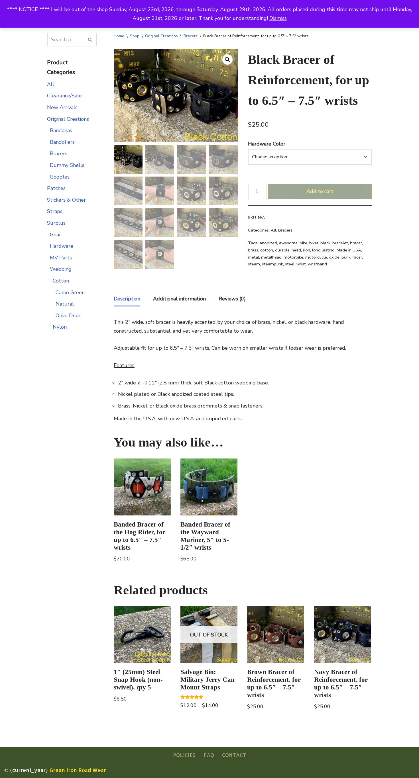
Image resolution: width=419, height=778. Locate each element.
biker (313, 243)
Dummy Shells (67, 165)
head (296, 250)
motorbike (293, 257)
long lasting (323, 250)
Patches (56, 188)
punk (346, 257)
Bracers (58, 153)
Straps (54, 211)
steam (254, 264)
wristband (317, 264)
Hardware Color (266, 143)
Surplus (56, 223)
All (50, 84)
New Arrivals (62, 107)
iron (306, 250)
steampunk (272, 264)
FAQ (209, 755)
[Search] (90, 39)
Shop (134, 36)
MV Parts (61, 257)
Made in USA (349, 250)
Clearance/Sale (64, 95)
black (325, 243)
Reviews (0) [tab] (232, 298)
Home (119, 36)
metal (253, 257)
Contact (234, 755)
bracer (356, 243)
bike (303, 243)
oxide (334, 257)
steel (289, 264)
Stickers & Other (66, 199)
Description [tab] (127, 298)
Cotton (61, 280)
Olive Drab (68, 315)
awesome (288, 243)
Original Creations (68, 119)
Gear (55, 234)
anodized (268, 243)
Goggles (60, 176)
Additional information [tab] (179, 298)
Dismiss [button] (278, 18)
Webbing (61, 269)
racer (357, 257)
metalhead (271, 257)
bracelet (340, 243)
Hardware (61, 246)
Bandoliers (62, 142)
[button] (227, 59)
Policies (184, 755)
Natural (65, 303)
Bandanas (61, 130)
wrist (301, 264)
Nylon (60, 327)
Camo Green (70, 292)
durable (282, 250)
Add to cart (319, 191)
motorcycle (316, 257)
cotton (266, 250)
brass (253, 250)
